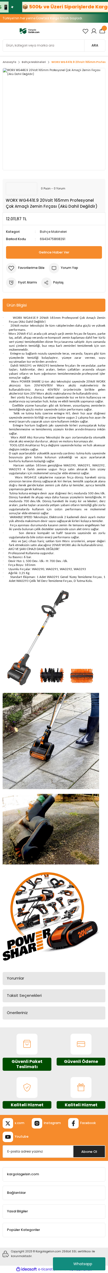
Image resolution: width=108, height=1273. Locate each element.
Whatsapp (82, 1263)
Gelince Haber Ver (54, 252)
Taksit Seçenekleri (24, 995)
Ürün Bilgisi (17, 305)
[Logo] (29, 31)
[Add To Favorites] (25, 268)
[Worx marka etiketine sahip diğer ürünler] (21, 188)
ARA (94, 45)
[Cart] (102, 31)
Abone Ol (89, 1151)
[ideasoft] (26, 1269)
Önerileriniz (17, 1012)
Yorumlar (15, 978)
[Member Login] (94, 31)
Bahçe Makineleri (53, 232)
